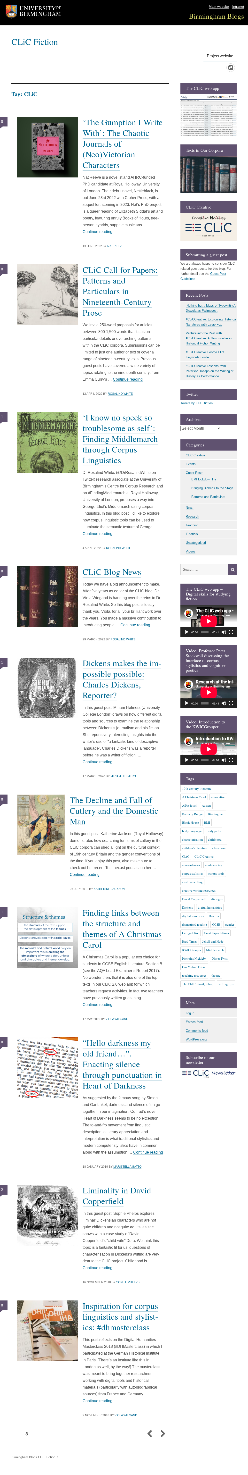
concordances (191, 865)
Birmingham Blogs (216, 16)
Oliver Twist (220, 958)
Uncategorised (196, 543)
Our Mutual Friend (194, 967)
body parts (214, 831)
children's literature (194, 848)
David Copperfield (194, 899)
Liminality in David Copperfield (117, 1195)
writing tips (225, 984)
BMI (207, 822)
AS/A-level (189, 805)
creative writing (192, 882)
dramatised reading (194, 924)
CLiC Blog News (112, 571)
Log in (190, 1013)
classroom (218, 848)
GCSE (216, 924)
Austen (206, 805)
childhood (215, 839)
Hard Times (189, 941)
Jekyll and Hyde (213, 941)
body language (192, 831)
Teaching (192, 525)
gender (229, 924)
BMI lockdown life (203, 479)
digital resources (193, 916)
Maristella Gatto (127, 1166)
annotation (218, 797)
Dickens (187, 907)
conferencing (213, 865)
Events (191, 464)
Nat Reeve (115, 246)
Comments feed (197, 1030)
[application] (208, 621)
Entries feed (194, 1022)
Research (192, 516)
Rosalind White (120, 393)
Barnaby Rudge (192, 814)
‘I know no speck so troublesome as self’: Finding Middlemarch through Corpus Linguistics (120, 438)
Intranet (238, 6)
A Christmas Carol (194, 797)
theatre (215, 975)
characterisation (192, 839)
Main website (219, 6)
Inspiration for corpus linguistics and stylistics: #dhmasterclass (120, 1316)
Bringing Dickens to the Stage (212, 488)
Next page (162, 1434)
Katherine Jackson (109, 889)
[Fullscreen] (231, 632)
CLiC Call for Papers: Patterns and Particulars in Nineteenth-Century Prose (120, 291)
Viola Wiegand (117, 1019)
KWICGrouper (191, 950)
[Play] (186, 632)
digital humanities (210, 907)
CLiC (185, 856)
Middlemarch (215, 950)
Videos (190, 551)
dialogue (217, 899)
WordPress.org (196, 1039)
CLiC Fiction (34, 41)
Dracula (214, 916)
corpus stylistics (192, 873)
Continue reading (97, 232)
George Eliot (190, 933)
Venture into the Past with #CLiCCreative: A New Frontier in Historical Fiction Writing (209, 338)
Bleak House (190, 822)
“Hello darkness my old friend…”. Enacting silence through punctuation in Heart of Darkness (122, 1064)
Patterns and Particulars (208, 497)
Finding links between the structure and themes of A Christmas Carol (122, 928)
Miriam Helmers (123, 776)
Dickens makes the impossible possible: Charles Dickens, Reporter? (122, 679)
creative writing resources (199, 890)
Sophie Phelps (128, 1282)
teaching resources (194, 975)
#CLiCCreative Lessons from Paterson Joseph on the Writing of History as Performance (209, 371)
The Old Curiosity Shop (197, 984)
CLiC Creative (195, 455)
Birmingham (216, 814)
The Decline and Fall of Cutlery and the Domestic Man (114, 810)
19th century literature (196, 788)
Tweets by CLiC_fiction (196, 403)
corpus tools (216, 873)
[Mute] (223, 632)
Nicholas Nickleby (194, 958)
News (190, 508)
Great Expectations (216, 933)
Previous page (149, 1434)
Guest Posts (194, 473)
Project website (220, 56)
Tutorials (192, 534)
